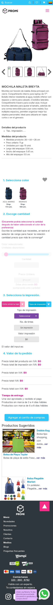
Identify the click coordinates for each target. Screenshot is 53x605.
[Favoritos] (36, 2)
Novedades (9, 521)
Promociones (9, 525)
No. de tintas (26, 321)
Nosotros (7, 530)
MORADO (23, 204)
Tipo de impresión (26, 310)
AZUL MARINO (9, 204)
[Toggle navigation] (47, 10)
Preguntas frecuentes (14, 551)
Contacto (7, 538)
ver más (40, 457)
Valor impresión (26, 333)
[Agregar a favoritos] (45, 179)
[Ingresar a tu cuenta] (29, 2)
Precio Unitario (27, 274)
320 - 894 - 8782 (20, 580)
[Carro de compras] (43, 2)
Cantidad (26, 259)
